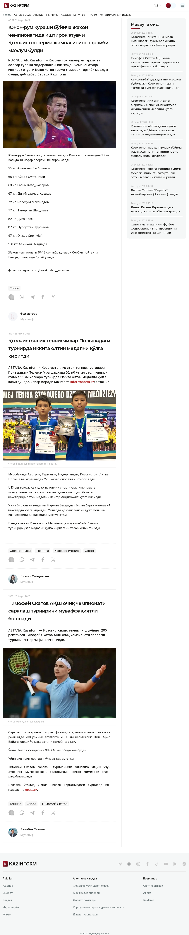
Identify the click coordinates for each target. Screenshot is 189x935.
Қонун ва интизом (85, 14)
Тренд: (7, 14)
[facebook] (147, 864)
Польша (43, 551)
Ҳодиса (66, 14)
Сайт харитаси (153, 885)
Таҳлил (7, 900)
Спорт (14, 288)
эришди (31, 789)
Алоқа (147, 893)
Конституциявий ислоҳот (116, 14)
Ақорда (38, 14)
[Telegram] (32, 297)
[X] (53, 297)
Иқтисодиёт (11, 907)
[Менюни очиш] (182, 5)
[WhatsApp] (22, 297)
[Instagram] (11, 297)
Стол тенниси (20, 551)
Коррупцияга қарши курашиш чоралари (98, 907)
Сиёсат (8, 893)
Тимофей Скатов (55, 804)
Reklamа (148, 900)
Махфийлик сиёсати (86, 893)
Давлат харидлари (85, 914)
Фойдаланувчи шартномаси (91, 885)
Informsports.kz (82, 382)
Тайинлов (52, 14)
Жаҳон (7, 914)
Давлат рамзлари (84, 900)
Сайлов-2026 (22, 14)
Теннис (15, 804)
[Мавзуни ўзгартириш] (170, 5)
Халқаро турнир (67, 551)
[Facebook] (43, 297)
